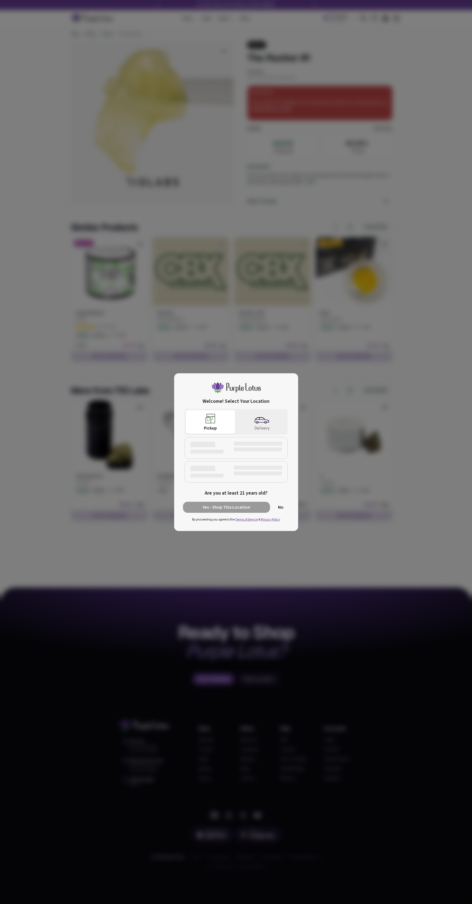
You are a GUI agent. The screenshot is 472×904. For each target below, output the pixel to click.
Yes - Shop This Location (226, 507)
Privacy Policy (270, 519)
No (281, 507)
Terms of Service (246, 519)
